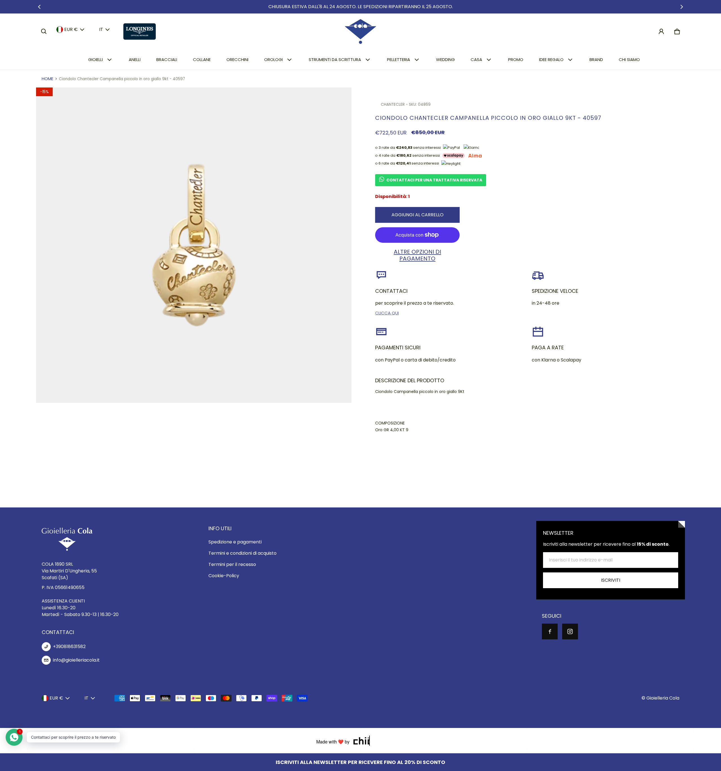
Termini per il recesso (232, 564)
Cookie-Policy (223, 575)
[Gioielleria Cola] (360, 31)
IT (101, 29)
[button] (44, 31)
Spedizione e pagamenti (235, 542)
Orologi (273, 59)
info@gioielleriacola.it (76, 660)
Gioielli (95, 59)
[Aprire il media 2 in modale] (194, 245)
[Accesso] (661, 31)
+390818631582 (69, 646)
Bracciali (166, 59)
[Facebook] (550, 631)
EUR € (71, 29)
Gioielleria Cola (662, 698)
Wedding (445, 59)
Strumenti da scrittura (335, 59)
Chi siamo (629, 59)
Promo (515, 59)
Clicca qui (387, 313)
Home (47, 79)
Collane (202, 59)
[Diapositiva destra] (681, 6)
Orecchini (237, 59)
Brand (596, 59)
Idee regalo (551, 59)
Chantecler (393, 104)
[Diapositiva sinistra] (39, 6)
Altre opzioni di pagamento (417, 255)
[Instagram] (570, 631)
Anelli (135, 59)
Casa (476, 59)
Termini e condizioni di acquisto (242, 553)
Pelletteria (398, 59)
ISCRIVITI (610, 580)
